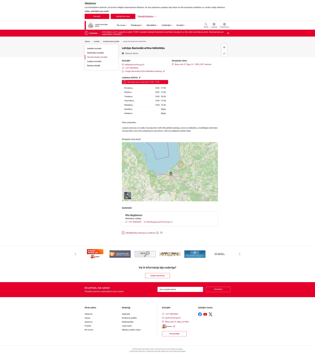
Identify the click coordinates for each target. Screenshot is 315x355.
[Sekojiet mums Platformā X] (210, 314)
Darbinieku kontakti (95, 53)
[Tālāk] (239, 254)
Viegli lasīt (126, 314)
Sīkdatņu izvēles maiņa (131, 330)
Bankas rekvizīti (93, 65)
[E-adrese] (167, 326)
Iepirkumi (88, 322)
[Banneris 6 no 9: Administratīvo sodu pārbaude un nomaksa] (120, 254)
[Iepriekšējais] (75, 254)
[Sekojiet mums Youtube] (205, 314)
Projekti (88, 326)
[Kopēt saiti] (139, 77)
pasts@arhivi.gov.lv (173, 318)
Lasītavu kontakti (94, 61)
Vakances (89, 314)
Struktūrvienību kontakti (97, 57)
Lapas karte (127, 326)
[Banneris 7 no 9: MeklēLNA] (145, 254)
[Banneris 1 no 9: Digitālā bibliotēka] (219, 254)
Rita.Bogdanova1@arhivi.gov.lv (159, 222)
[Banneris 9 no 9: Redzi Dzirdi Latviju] (194, 254)
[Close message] (228, 33)
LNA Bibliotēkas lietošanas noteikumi (140, 233)
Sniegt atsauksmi (157, 275)
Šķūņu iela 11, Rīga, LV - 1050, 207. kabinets (193, 64)
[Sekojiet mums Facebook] (200, 314)
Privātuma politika (129, 318)
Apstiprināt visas (123, 16)
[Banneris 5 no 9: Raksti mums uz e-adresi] (95, 254)
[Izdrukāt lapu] (224, 47)
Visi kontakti (174, 333)
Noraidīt (97, 16)
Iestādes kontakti (94, 48)
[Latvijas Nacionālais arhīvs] (99, 25)
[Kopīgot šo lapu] (224, 53)
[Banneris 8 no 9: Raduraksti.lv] (170, 254)
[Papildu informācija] (161, 233)
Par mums (89, 330)
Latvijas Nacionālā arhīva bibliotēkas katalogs (143, 71)
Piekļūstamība (127, 322)
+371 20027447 (171, 314)
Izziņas (87, 318)
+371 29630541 (131, 68)
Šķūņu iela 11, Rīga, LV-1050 (177, 322)
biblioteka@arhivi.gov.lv (134, 64)
